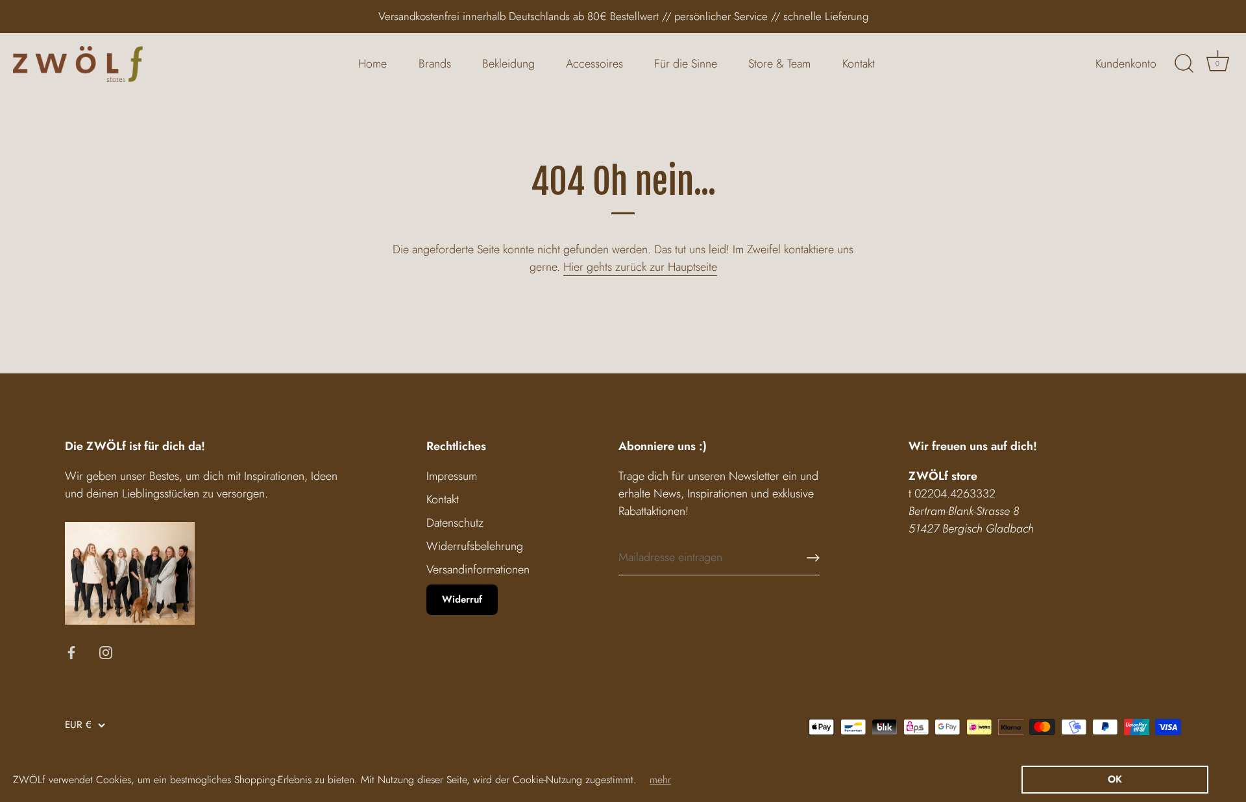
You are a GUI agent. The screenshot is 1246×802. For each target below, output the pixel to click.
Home (372, 63)
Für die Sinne (685, 63)
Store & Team (779, 63)
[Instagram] (105, 651)
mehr (660, 779)
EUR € (78, 725)
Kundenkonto (1125, 63)
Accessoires (594, 63)
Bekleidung (508, 63)
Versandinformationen (478, 569)
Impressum (451, 476)
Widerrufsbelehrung (474, 546)
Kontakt (858, 63)
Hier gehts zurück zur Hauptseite (640, 266)
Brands (435, 63)
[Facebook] (71, 651)
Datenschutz (454, 522)
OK (1115, 779)
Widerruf (462, 599)
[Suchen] (1183, 63)
